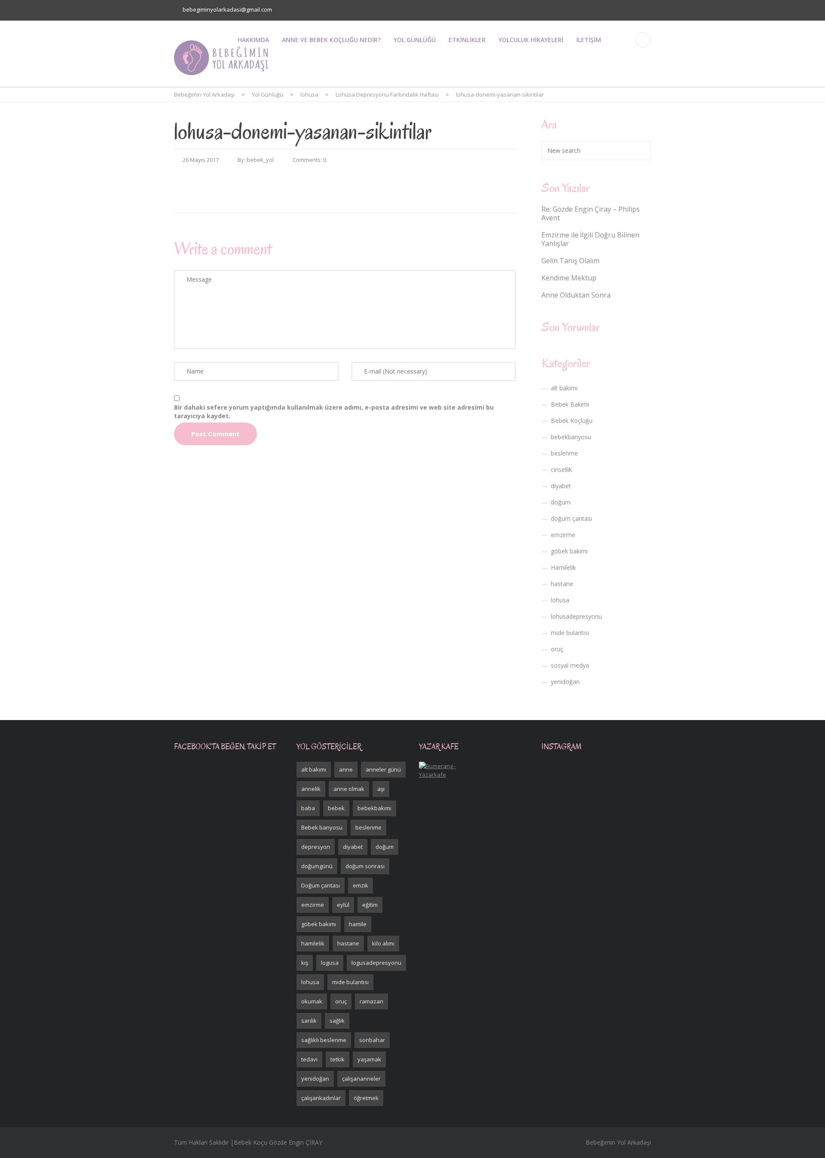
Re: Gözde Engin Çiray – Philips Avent (590, 213)
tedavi (309, 1059)
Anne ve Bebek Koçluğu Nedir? (331, 40)
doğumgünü (317, 866)
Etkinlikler (467, 40)
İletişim (588, 40)
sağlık (337, 1020)
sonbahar (372, 1040)
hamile (358, 924)
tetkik (337, 1059)
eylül (343, 905)
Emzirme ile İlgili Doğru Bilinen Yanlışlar (590, 239)
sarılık (309, 1020)
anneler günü (383, 769)
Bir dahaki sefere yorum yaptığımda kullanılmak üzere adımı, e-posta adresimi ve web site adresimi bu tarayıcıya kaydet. (334, 411)
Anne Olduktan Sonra (576, 295)
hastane (562, 584)
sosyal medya (570, 665)
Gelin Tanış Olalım (570, 260)
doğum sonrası (365, 866)
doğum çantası (571, 518)
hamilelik (312, 943)
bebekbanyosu (571, 437)
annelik (311, 789)
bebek (336, 808)
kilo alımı (383, 943)
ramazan (371, 1001)
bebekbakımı (374, 808)
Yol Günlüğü (415, 40)
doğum (561, 502)
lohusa (560, 600)
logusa (330, 963)
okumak (311, 1001)
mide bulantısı (570, 633)
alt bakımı (564, 388)
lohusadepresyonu (576, 616)
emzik (360, 885)
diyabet (561, 486)
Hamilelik (563, 567)
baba (308, 808)
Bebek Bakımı (570, 404)
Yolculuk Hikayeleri (530, 40)
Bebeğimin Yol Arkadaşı (618, 1142)
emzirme (563, 535)
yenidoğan (565, 682)
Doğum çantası (320, 885)
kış (304, 963)
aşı (381, 789)
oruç (557, 649)
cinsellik (561, 469)
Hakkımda (253, 40)
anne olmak (348, 789)
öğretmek (366, 1098)
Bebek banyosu (321, 827)
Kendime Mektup (568, 278)
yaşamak (369, 1059)
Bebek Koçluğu (572, 420)
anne (346, 769)
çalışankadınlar (321, 1098)
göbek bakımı (569, 551)
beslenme (564, 453)
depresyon (315, 847)
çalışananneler (361, 1078)
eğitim (370, 905)
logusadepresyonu (376, 963)
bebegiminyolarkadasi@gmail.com (227, 9)
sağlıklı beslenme (323, 1040)
